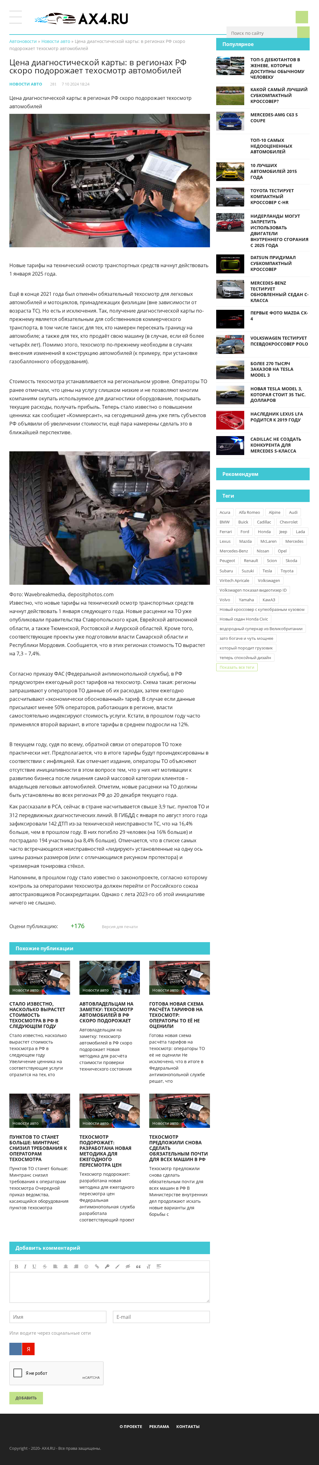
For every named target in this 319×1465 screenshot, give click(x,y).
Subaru (226, 571)
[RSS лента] (195, 1440)
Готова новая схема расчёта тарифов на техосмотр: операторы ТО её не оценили (176, 1015)
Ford (244, 531)
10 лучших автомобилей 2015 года (273, 171)
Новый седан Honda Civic (244, 619)
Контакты (188, 1426)
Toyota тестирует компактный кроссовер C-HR (272, 196)
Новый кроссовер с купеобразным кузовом (262, 609)
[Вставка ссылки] (97, 1267)
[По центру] (65, 1267)
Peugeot (227, 560)
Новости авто (25, 84)
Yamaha (246, 599)
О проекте (131, 1426)
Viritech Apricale (234, 580)
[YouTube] (185, 1440)
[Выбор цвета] (117, 1267)
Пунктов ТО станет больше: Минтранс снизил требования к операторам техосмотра (38, 1148)
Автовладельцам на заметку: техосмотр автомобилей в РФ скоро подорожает (106, 1012)
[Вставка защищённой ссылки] (107, 1267)
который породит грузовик (246, 648)
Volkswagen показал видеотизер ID (253, 590)
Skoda (291, 560)
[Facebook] (134, 1440)
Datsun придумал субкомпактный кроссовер (273, 263)
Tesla (267, 571)
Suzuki (248, 571)
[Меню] (15, 17)
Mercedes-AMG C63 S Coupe (274, 117)
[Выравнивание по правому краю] (76, 1267)
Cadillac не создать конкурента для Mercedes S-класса (275, 445)
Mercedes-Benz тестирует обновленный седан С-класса (279, 291)
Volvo (225, 599)
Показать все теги (237, 667)
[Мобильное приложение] (123, 1440)
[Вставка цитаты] (138, 1267)
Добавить (26, 1398)
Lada (300, 531)
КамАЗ (269, 599)
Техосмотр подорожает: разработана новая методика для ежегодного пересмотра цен (105, 1151)
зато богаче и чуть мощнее (246, 638)
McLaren (268, 541)
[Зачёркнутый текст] (45, 1267)
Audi (293, 512)
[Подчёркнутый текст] (34, 1267)
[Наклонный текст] (25, 1267)
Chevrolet (289, 522)
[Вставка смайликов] (86, 1267)
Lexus (225, 541)
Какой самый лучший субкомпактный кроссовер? (279, 95)
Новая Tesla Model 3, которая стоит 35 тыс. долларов (278, 394)
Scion (272, 560)
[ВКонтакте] (15, 1349)
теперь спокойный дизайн (245, 657)
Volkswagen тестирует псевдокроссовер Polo (279, 341)
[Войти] (302, 17)
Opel (282, 551)
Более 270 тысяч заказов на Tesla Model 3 (271, 369)
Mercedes (294, 541)
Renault (251, 560)
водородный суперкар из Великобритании (261, 628)
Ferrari (226, 531)
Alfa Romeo (249, 512)
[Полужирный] (16, 1267)
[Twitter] (154, 1440)
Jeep (283, 531)
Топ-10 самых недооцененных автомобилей (271, 146)
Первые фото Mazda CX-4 (279, 316)
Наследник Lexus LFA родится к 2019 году (276, 417)
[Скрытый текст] (128, 1267)
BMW (225, 522)
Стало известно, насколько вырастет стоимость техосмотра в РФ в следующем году (37, 1015)
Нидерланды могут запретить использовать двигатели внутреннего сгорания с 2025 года (279, 230)
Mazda (245, 541)
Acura (225, 512)
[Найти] (303, 32)
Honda (264, 531)
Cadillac (264, 522)
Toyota (287, 571)
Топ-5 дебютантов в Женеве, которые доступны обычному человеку (277, 68)
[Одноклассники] (164, 1440)
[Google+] (175, 1440)
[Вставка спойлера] (159, 1267)
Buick (243, 522)
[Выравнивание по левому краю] (55, 1267)
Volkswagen (269, 580)
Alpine (274, 512)
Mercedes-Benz (234, 551)
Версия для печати (119, 926)
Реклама (159, 1426)
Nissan (263, 551)
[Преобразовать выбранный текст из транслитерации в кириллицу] (148, 1267)
